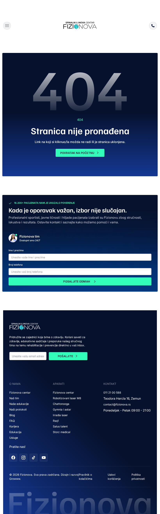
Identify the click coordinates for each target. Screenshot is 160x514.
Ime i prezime (16, 250)
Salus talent (60, 426)
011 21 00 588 (112, 392)
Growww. (15, 478)
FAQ (12, 420)
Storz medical (61, 432)
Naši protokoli (18, 409)
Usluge (13, 437)
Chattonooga (61, 403)
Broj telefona (16, 264)
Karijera (14, 426)
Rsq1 (56, 420)
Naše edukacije (19, 403)
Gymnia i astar (62, 409)
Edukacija (15, 432)
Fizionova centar (19, 392)
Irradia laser (60, 415)
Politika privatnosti (138, 476)
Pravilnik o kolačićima (85, 476)
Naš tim (14, 398)
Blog (12, 415)
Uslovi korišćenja (114, 476)
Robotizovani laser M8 (67, 398)
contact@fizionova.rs (117, 404)
